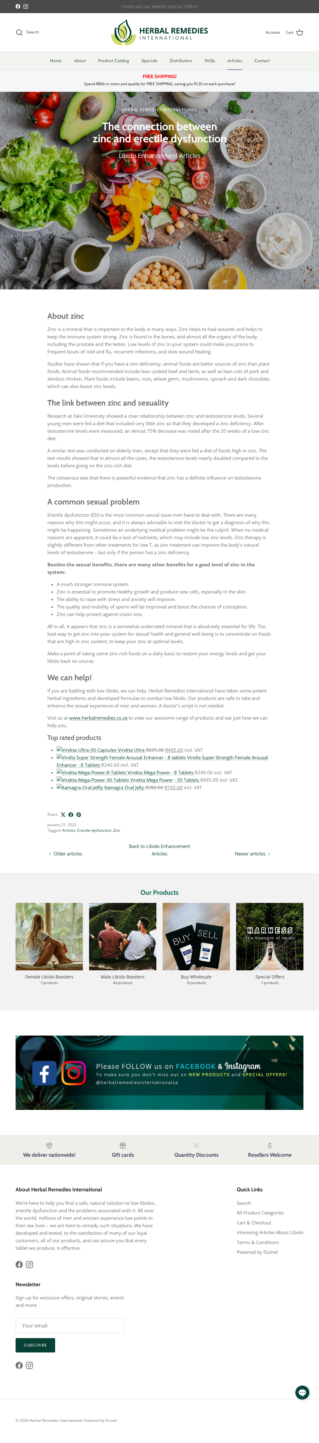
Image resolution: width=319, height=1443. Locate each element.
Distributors (181, 60)
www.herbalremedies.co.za (98, 718)
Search (244, 1203)
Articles (234, 60)
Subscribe (35, 1345)
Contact (262, 60)
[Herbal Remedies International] (159, 32)
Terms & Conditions (258, 1242)
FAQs (210, 60)
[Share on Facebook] (71, 814)
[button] (302, 1393)
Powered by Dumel (257, 1252)
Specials (149, 60)
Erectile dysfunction (94, 830)
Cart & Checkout (254, 1222)
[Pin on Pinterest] (78, 814)
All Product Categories (260, 1212)
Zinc (116, 830)
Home (55, 60)
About (80, 60)
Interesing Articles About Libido (270, 1232)
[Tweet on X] (63, 814)
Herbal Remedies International (55, 1420)
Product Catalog (113, 60)
